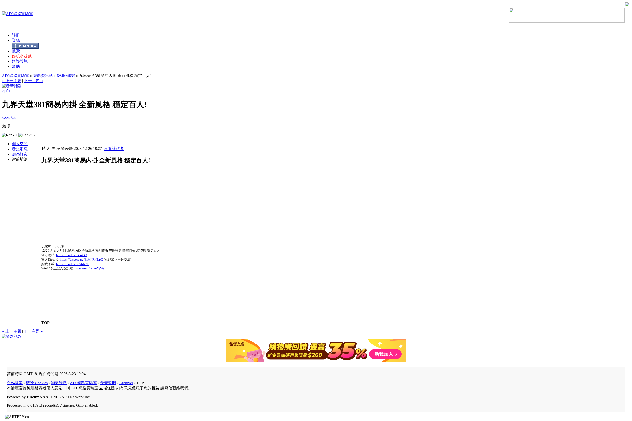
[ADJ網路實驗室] (17, 14)
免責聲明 (108, 383)
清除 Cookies (37, 383)
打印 (6, 91)
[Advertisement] (82, 209)
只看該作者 (114, 149)
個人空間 (20, 144)
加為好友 (20, 154)
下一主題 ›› (33, 81)
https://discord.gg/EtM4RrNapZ (81, 259)
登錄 (16, 40)
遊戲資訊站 (43, 76)
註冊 (16, 35)
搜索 (16, 51)
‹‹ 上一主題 (11, 81)
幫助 (16, 66)
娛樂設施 (20, 61)
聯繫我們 (59, 383)
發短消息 (20, 149)
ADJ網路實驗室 (15, 76)
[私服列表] (66, 76)
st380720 (9, 117)
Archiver (126, 383)
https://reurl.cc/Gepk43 (71, 255)
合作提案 (15, 383)
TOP (45, 323)
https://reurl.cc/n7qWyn (90, 268)
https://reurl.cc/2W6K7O (72, 264)
